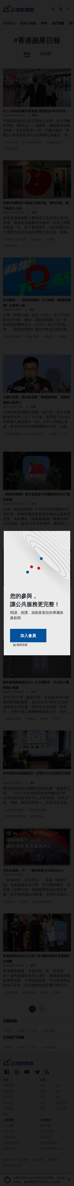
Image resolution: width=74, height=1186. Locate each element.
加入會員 (28, 635)
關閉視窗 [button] (22, 644)
